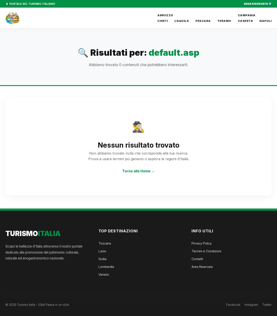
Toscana (104, 243)
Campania (247, 15)
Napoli (265, 21)
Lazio (102, 251)
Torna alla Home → (138, 171)
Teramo (224, 21)
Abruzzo (165, 15)
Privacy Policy (202, 243)
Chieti (162, 21)
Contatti (197, 259)
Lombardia (106, 267)
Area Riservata (202, 267)
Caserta (245, 21)
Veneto (103, 274)
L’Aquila (181, 21)
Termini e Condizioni (206, 251)
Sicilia (102, 259)
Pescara (203, 21)
